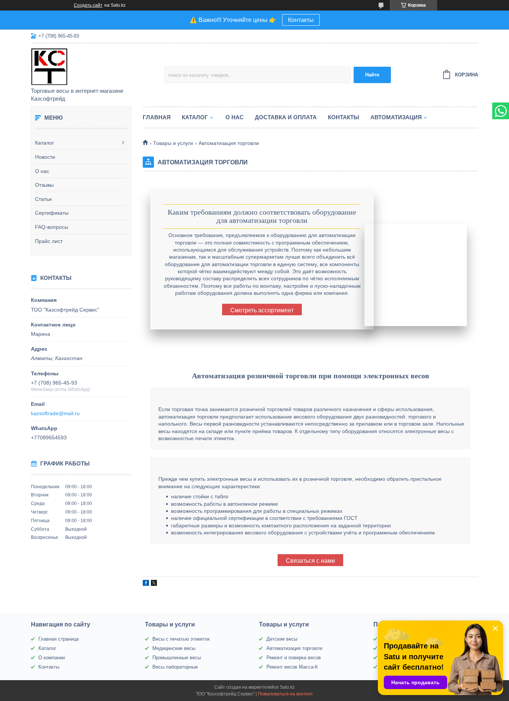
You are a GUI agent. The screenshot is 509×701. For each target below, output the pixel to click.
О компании (51, 657)
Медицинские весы (173, 648)
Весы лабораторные (175, 667)
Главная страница (58, 639)
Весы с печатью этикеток (181, 639)
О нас (42, 171)
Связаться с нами (310, 561)
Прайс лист (49, 241)
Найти (372, 75)
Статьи (43, 199)
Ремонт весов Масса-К (292, 667)
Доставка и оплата (286, 117)
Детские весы (281, 639)
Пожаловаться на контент (285, 694)
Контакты (301, 20)
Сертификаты (52, 213)
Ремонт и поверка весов (293, 657)
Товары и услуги (173, 143)
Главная (157, 117)
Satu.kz (287, 687)
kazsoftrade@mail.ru (55, 413)
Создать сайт (88, 5)
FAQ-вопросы (51, 227)
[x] (154, 584)
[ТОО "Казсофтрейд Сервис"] (96, 66)
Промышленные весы (176, 657)
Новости (45, 157)
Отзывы (44, 185)
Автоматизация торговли (294, 648)
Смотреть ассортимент (262, 310)
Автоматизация (396, 117)
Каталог (44, 143)
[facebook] (146, 584)
